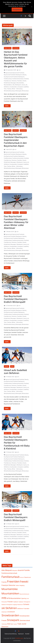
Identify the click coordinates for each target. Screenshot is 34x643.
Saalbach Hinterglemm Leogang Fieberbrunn (12, 604)
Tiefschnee (4, 624)
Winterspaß (18, 90)
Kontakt (27, 633)
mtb (13, 84)
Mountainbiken (8, 84)
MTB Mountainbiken (14, 598)
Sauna (23, 84)
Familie (27, 570)
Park (28, 598)
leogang (22, 585)
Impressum (21, 633)
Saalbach (15, 601)
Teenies (9, 88)
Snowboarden (13, 86)
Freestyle (5, 585)
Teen (5, 88)
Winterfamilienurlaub (9, 90)
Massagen (13, 82)
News (12, 366)
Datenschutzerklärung (11, 633)
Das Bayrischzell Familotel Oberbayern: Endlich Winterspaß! (16, 299)
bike (3, 570)
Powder (10, 602)
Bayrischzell (8, 72)
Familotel (26, 78)
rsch (19, 70)
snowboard (11, 612)
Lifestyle (15, 130)
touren (15, 624)
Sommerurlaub (25, 620)
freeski (24, 80)
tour (12, 624)
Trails (19, 624)
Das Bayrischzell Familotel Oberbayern (14, 76)
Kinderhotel (7, 82)
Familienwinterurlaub (17, 78)
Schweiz (26, 604)
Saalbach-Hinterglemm (24, 601)
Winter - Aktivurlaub (17, 469)
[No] (32, 7)
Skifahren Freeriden (23, 608)
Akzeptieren (17, 9)
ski (26, 84)
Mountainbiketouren (24, 594)
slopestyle (4, 612)
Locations (16, 48)
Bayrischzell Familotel (18, 72)
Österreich (5, 626)
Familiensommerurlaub (9, 573)
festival (22, 577)
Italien (17, 585)
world (24, 624)
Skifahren (6, 86)
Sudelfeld (25, 86)
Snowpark (20, 86)
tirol (8, 624)
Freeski (6, 366)
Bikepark (8, 570)
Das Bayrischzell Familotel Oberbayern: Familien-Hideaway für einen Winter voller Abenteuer (16, 222)
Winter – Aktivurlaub (17, 88)
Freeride (4, 582)
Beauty (24, 74)
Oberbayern (18, 84)
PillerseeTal (4, 601)
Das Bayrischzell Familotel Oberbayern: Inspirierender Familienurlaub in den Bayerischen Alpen (16, 140)
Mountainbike (20, 82)
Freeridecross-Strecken (10, 80)
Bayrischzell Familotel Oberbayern (13, 74)
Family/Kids (8, 48)
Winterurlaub (25, 90)
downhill (21, 570)
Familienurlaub (8, 78)
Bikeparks (14, 570)
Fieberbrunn (27, 577)
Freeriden (19, 80)
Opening (23, 598)
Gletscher (11, 585)
